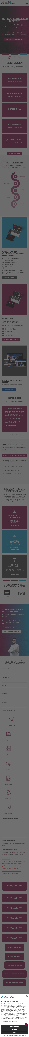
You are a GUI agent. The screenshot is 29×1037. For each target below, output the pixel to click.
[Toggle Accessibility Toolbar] (26, 1024)
